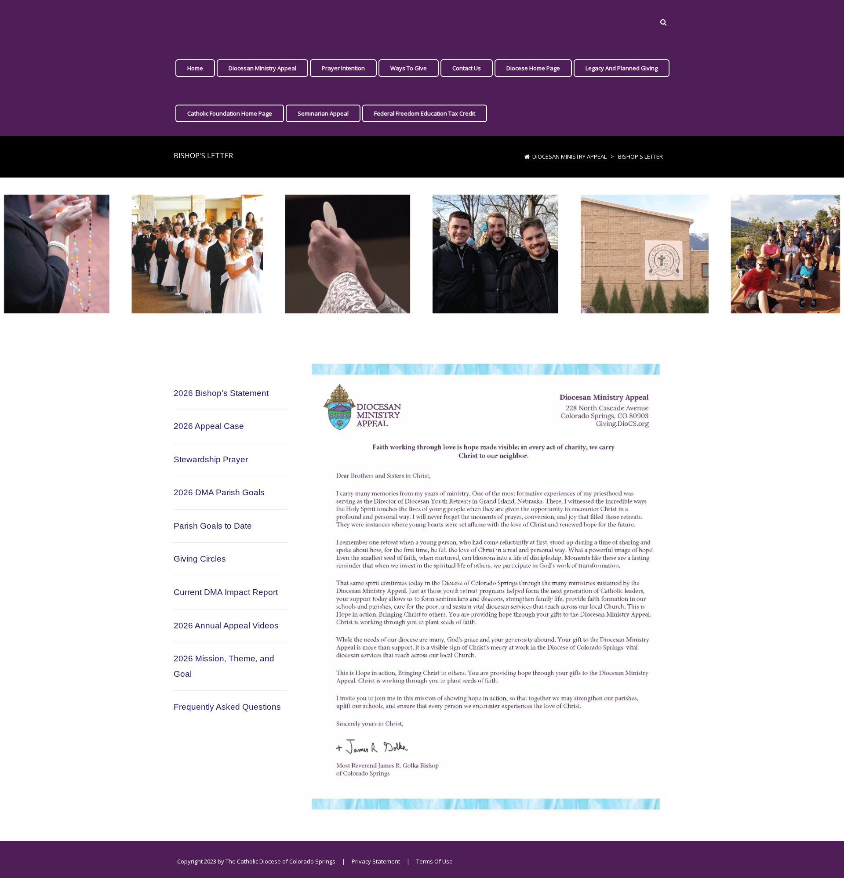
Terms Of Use (434, 861)
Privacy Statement (376, 861)
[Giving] (178, 22)
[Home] (527, 156)
